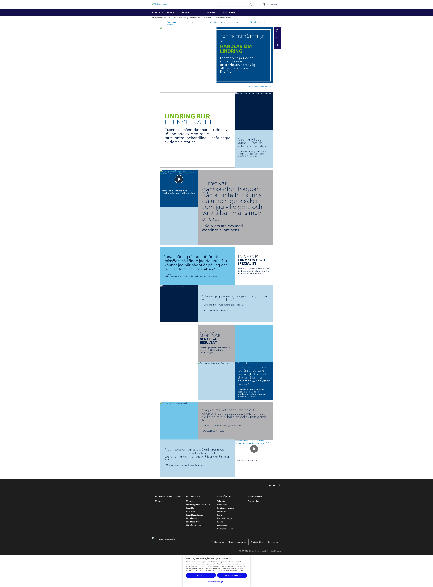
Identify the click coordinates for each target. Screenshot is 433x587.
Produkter (190, 508)
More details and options (216, 582)
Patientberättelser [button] (216, 22)
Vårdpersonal (186, 12)
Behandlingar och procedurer (198, 504)
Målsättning (222, 504)
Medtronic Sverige (224, 518)
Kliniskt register (192, 521)
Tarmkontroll (208, 17)
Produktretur (191, 518)
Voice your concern (225, 528)
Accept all (201, 575)
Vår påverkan (253, 501)
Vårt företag (210, 12)
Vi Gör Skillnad (229, 12)
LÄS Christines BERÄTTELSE (215, 310)
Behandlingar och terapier (189, 17)
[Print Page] (277, 30)
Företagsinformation (225, 508)
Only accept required (232, 575)
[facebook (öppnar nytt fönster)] (278, 485)
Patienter (172, 17)
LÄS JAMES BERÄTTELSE (213, 431)
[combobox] (232, 4)
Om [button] (189, 22)
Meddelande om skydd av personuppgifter (228, 542)
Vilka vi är (221, 501)
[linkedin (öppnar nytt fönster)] (269, 485)
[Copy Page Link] (277, 45)
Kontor (220, 521)
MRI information (192, 525)
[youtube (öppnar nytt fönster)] (273, 485)
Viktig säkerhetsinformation (260, 86)
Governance (222, 525)
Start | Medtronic (159, 17)
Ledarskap (221, 511)
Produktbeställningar (194, 515)
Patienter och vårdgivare (163, 12)
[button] (250, 4)
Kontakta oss (273, 542)
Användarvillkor (257, 542)
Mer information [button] (257, 22)
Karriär (220, 515)
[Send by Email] (277, 38)
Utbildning (190, 511)
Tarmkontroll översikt (172, 23)
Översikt (158, 501)
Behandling (233, 22)
